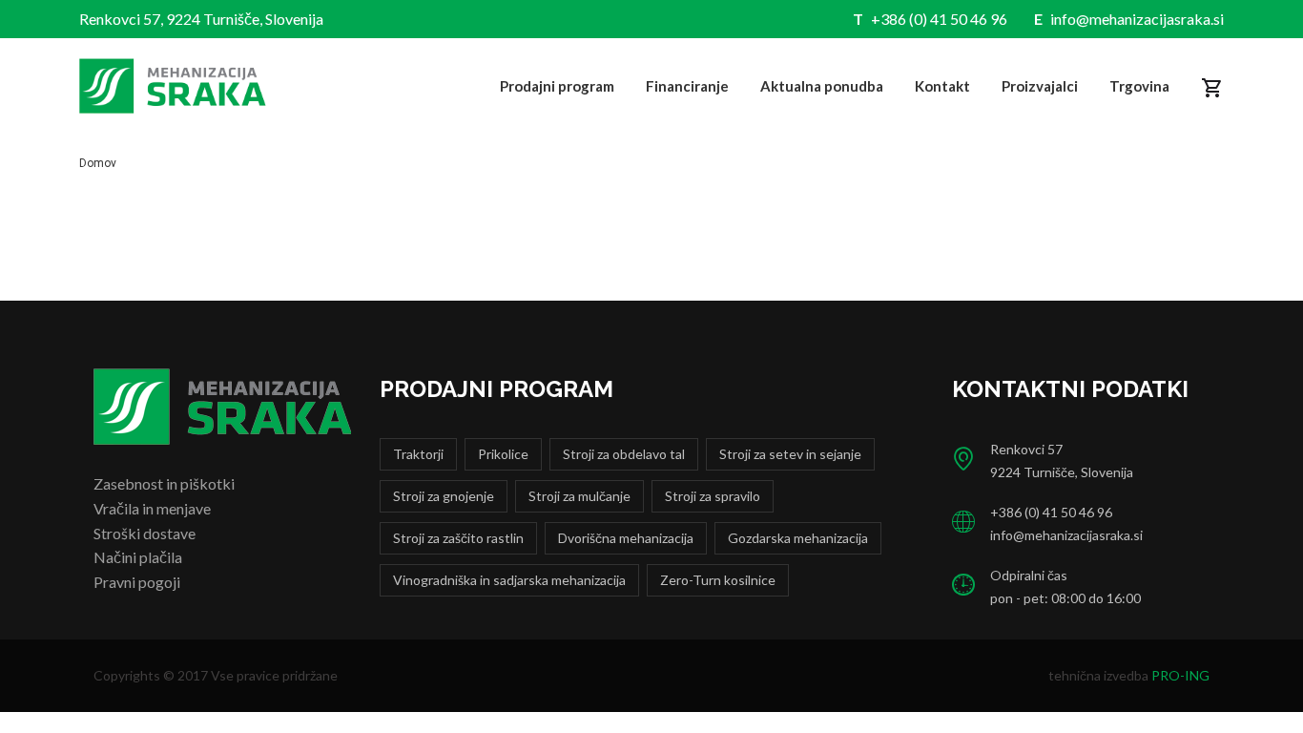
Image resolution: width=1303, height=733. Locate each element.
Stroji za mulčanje (579, 496)
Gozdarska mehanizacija (798, 538)
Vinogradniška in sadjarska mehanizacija (509, 580)
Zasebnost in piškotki (164, 483)
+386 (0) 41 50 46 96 (939, 19)
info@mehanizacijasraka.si (1137, 19)
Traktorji (418, 454)
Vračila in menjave (152, 508)
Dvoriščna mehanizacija (625, 538)
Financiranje (687, 85)
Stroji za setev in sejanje (790, 454)
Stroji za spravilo (712, 496)
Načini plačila (137, 557)
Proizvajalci (1040, 85)
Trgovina (1139, 85)
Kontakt (942, 85)
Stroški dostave (144, 533)
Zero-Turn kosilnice (718, 580)
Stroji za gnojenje (443, 496)
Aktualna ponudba (821, 85)
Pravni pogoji (136, 582)
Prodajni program (557, 85)
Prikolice (503, 454)
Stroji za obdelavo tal (624, 454)
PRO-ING (1180, 675)
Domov (97, 163)
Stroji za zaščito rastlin (458, 538)
